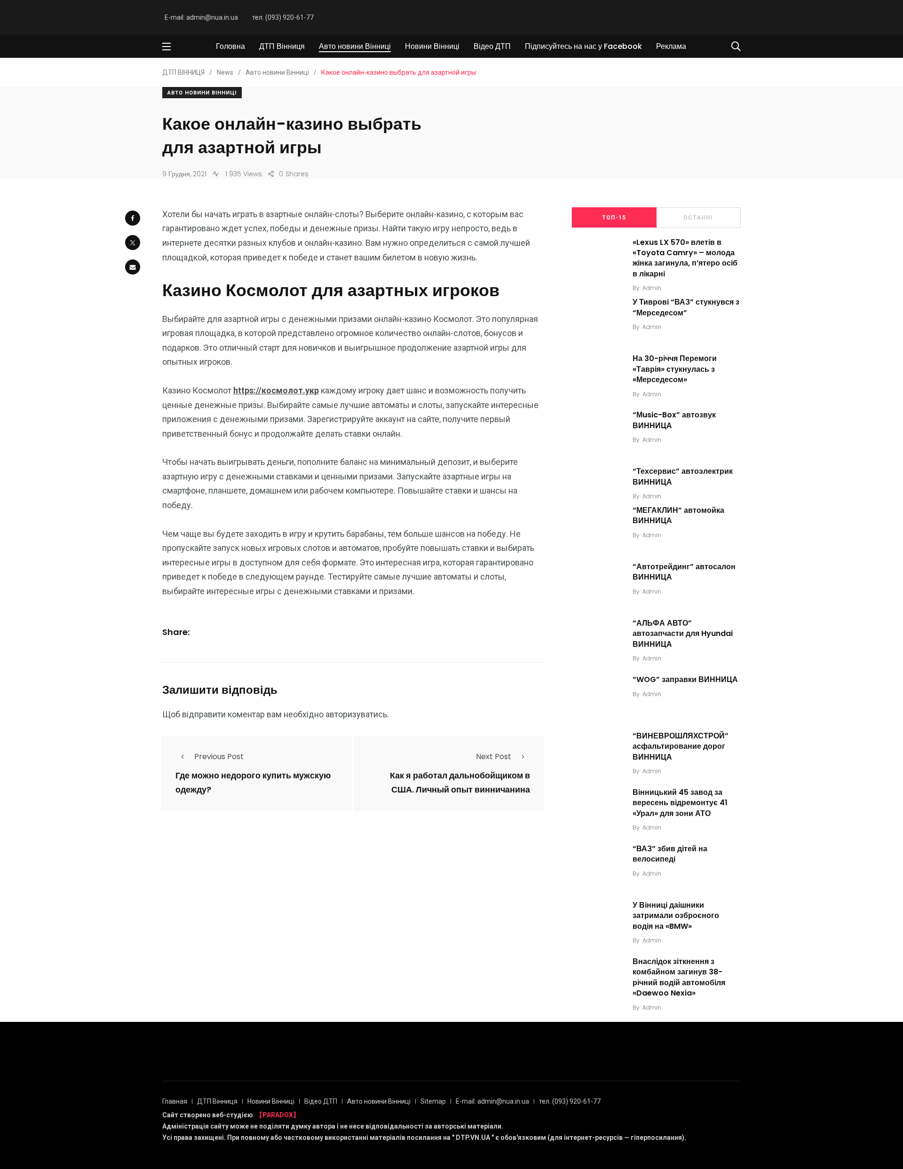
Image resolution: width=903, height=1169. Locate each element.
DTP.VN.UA (473, 1137)
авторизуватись (356, 714)
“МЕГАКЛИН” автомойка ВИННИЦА (678, 515)
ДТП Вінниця (282, 46)
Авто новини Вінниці (355, 46)
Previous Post (219, 756)
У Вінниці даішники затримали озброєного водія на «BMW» (676, 916)
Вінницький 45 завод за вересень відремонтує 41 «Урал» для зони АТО (680, 803)
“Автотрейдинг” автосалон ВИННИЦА (684, 571)
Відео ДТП (492, 46)
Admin (651, 288)
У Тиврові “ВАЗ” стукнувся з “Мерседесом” (686, 307)
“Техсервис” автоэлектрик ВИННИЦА (683, 476)
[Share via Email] (132, 267)
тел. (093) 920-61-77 (283, 17)
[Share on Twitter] (132, 242)
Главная (174, 1101)
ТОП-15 (614, 217)
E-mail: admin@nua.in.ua (201, 17)
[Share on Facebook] (132, 218)
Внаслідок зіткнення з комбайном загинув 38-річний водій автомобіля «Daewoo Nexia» (679, 977)
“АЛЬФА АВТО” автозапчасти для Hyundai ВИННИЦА (683, 634)
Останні (698, 217)
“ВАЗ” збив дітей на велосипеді (670, 853)
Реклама (671, 46)
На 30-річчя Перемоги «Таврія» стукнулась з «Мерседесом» (675, 369)
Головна (230, 46)
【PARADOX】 (278, 1115)
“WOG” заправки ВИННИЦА (685, 679)
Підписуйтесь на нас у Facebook (583, 46)
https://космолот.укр (276, 390)
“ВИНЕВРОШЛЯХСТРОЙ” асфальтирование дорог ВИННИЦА (681, 746)
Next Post (493, 756)
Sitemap (433, 1101)
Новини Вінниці (432, 46)
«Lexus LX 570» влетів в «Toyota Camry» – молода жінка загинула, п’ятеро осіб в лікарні (685, 258)
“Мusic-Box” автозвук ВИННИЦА (674, 420)
